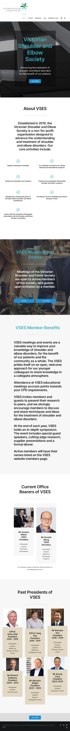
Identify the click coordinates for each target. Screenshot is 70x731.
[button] (64, 17)
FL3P (4, 727)
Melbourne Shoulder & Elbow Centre (12, 651)
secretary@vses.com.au (35, 569)
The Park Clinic (13, 692)
